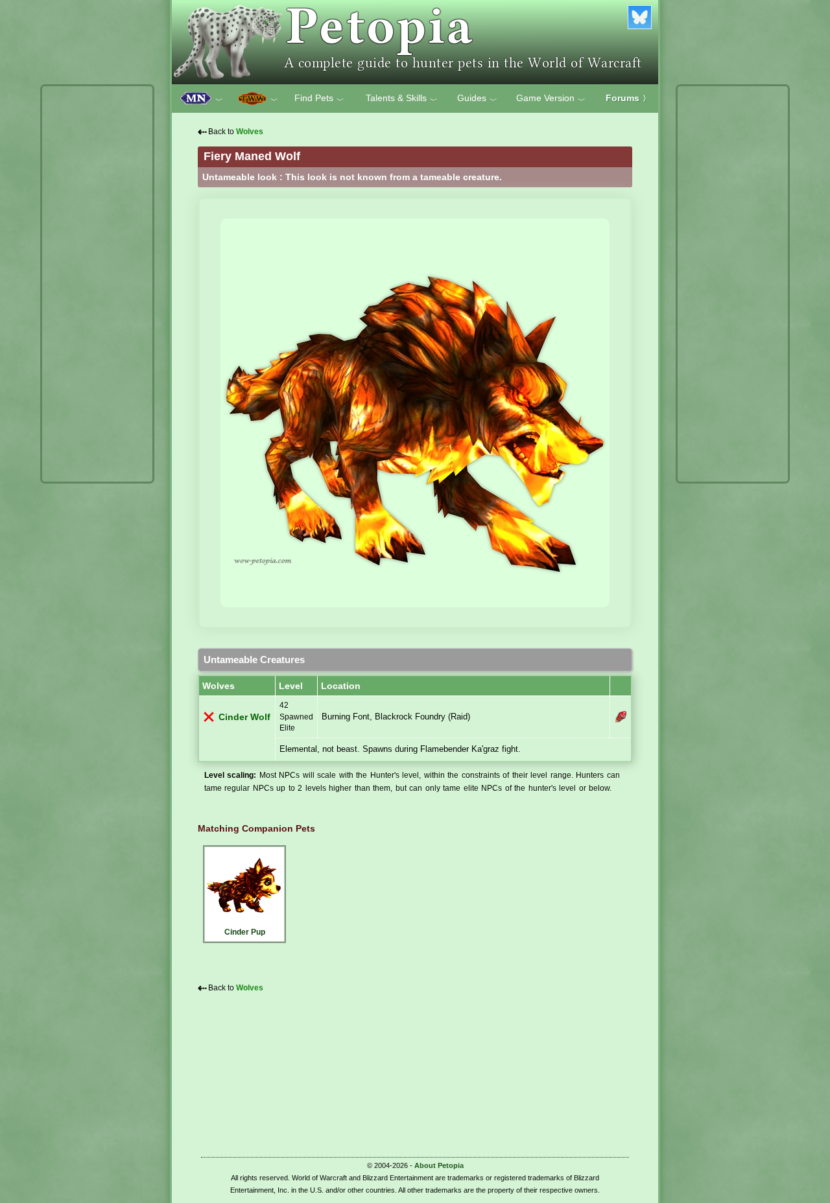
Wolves (249, 131)
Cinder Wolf (244, 717)
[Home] (415, 42)
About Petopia (439, 1165)
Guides (477, 98)
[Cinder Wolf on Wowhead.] (620, 717)
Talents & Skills (402, 98)
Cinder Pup (244, 932)
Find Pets (319, 98)
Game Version (551, 98)
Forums (628, 98)
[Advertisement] (97, 283)
